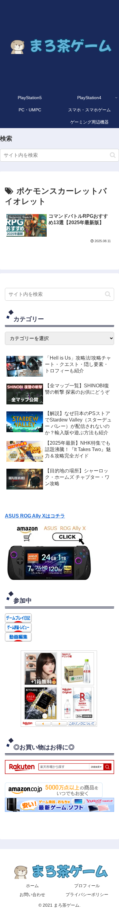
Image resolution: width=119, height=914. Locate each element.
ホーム (32, 885)
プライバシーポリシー (87, 894)
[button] (112, 155)
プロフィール (87, 885)
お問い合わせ (32, 894)
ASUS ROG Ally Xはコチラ (35, 515)
